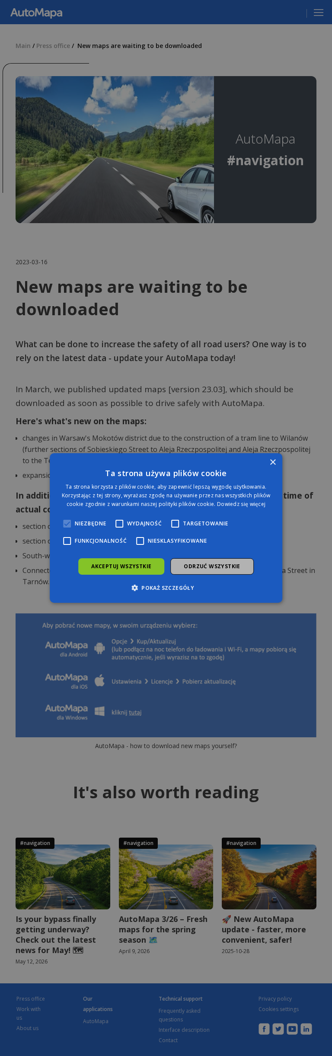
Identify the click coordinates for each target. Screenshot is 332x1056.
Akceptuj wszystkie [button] (121, 566)
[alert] (166, 528)
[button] (166, 587)
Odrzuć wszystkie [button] (212, 566)
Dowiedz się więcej (241, 504)
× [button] (272, 462)
